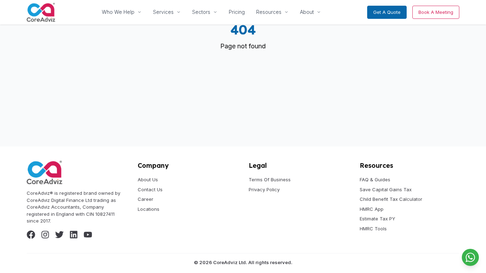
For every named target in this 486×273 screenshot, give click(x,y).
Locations (148, 209)
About (307, 12)
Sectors (201, 12)
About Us (148, 179)
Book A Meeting (435, 12)
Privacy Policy (264, 189)
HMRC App (372, 209)
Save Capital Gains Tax (386, 189)
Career (145, 199)
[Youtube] (88, 234)
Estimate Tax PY (377, 218)
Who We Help (118, 12)
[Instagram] (45, 234)
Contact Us (150, 189)
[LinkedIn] (73, 234)
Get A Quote (387, 12)
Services (163, 12)
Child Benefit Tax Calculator (391, 199)
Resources (268, 12)
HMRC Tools (373, 228)
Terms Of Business (270, 179)
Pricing (237, 12)
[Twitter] (59, 234)
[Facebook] (31, 234)
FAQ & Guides (375, 179)
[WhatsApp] (470, 257)
